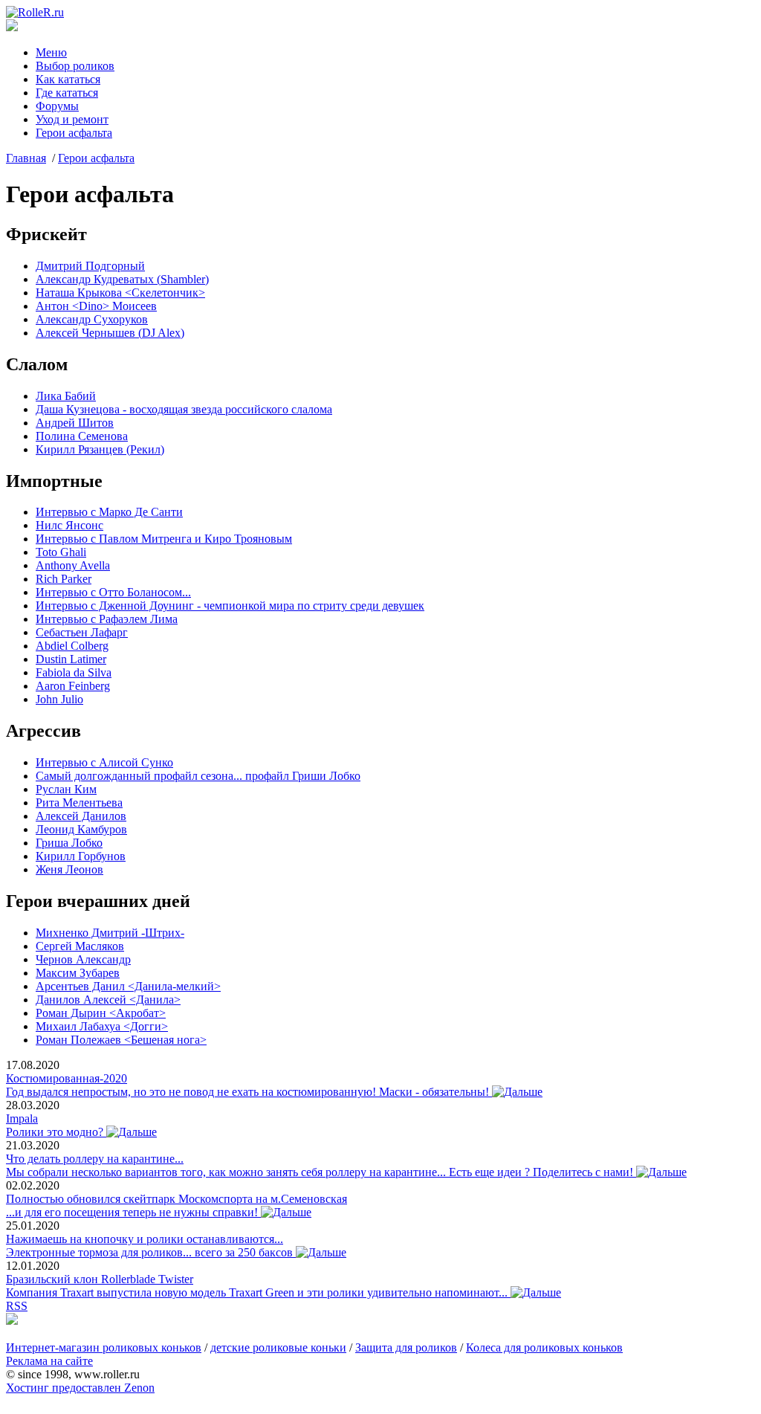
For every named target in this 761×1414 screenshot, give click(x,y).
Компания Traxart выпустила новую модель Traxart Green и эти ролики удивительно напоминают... (258, 1292)
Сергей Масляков (80, 946)
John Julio (59, 699)
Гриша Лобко (69, 842)
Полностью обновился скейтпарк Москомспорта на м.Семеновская (176, 1198)
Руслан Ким (66, 789)
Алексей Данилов (81, 816)
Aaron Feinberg (73, 685)
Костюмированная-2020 (66, 1078)
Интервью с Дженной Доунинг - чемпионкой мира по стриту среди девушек (230, 605)
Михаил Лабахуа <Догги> (102, 1026)
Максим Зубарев (78, 972)
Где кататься (67, 92)
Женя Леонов (69, 869)
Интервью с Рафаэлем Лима (107, 619)
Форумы (57, 106)
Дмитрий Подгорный (90, 265)
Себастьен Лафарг (82, 632)
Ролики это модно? (56, 1132)
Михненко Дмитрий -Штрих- (110, 932)
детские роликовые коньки (278, 1347)
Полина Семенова (82, 436)
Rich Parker (63, 578)
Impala (22, 1118)
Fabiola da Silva (73, 672)
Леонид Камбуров (81, 829)
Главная (26, 158)
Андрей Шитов (75, 422)
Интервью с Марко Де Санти (109, 512)
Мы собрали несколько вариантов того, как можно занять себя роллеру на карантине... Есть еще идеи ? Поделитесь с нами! (321, 1172)
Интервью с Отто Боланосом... (113, 592)
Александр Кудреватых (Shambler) (122, 279)
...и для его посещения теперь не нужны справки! (133, 1212)
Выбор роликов (75, 65)
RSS (16, 1306)
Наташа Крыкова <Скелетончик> (120, 292)
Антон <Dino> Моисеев (96, 306)
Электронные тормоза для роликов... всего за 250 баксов (151, 1252)
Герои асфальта (74, 132)
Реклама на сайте (49, 1361)
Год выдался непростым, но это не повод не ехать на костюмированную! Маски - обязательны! (249, 1091)
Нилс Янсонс (69, 525)
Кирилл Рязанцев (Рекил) (100, 449)
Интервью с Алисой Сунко (104, 762)
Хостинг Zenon (80, 1387)
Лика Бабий (66, 396)
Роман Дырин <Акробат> (101, 1013)
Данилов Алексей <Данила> (108, 999)
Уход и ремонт (72, 119)
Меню (51, 52)
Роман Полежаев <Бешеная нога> (121, 1039)
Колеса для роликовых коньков (544, 1347)
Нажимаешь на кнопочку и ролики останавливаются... (144, 1239)
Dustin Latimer (71, 659)
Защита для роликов (406, 1347)
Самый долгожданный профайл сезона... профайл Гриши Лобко (198, 775)
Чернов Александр (83, 959)
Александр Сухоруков (92, 319)
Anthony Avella (73, 565)
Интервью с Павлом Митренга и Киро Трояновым (164, 538)
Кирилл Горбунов (81, 856)
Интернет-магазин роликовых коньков (103, 1347)
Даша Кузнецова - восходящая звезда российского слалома (184, 409)
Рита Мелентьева (79, 802)
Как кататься (68, 79)
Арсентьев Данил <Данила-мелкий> (128, 986)
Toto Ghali (61, 552)
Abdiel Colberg (72, 645)
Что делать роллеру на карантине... (95, 1158)
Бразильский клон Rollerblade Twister (99, 1279)
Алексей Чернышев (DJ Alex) (110, 332)
